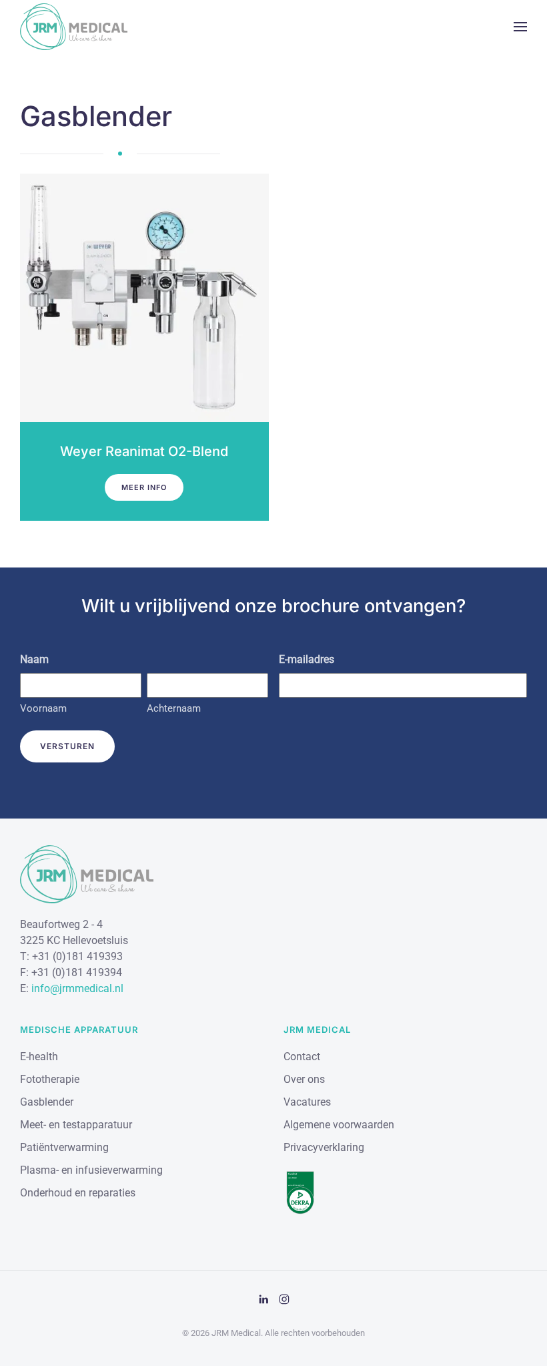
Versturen (67, 746)
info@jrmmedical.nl (77, 988)
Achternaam (174, 708)
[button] (520, 26)
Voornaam (43, 708)
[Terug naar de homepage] (73, 26)
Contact (302, 1056)
